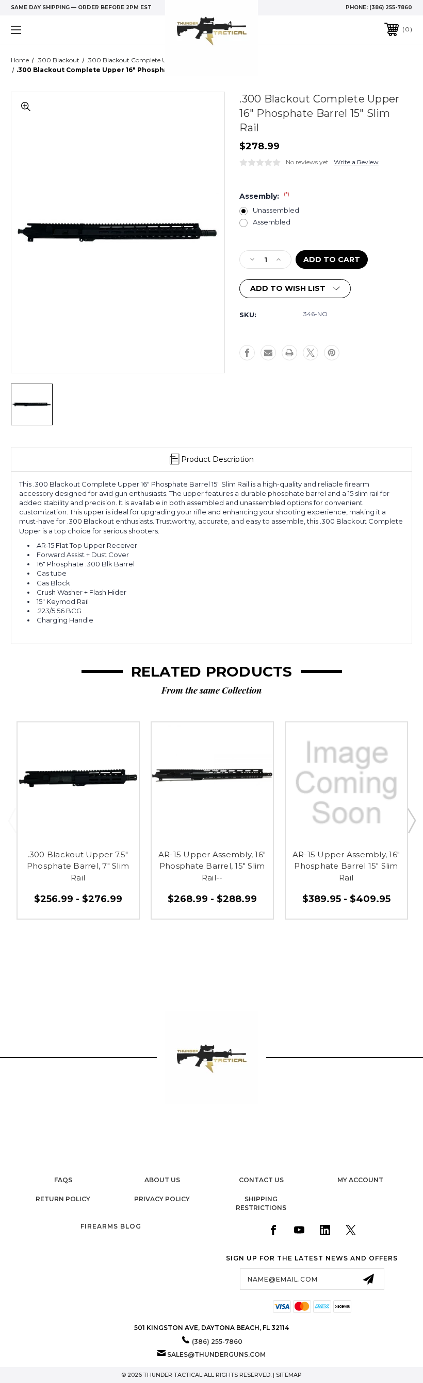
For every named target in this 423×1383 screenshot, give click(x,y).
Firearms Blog (110, 1226)
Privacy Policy (162, 1199)
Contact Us (261, 1180)
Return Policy (63, 1199)
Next (411, 820)
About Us (162, 1180)
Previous (12, 820)
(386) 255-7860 (390, 7)
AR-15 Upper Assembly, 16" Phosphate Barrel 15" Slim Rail (346, 866)
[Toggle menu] (51, 29)
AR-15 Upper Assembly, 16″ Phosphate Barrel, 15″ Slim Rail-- (212, 866)
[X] (310, 352)
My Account (360, 1180)
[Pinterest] (331, 352)
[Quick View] (56, 831)
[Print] (289, 352)
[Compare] (99, 831)
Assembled (271, 222)
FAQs (63, 1180)
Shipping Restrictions (261, 1203)
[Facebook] (247, 352)
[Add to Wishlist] (78, 831)
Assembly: (264, 196)
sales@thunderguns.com (216, 1354)
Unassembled (276, 210)
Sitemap (289, 1374)
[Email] (268, 352)
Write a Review (356, 162)
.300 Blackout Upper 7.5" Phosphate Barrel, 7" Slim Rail (78, 866)
